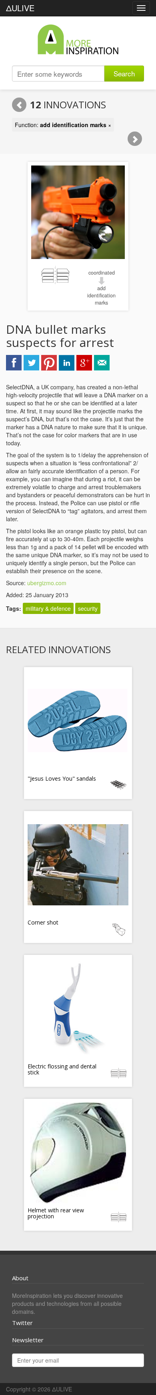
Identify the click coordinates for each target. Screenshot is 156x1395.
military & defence (48, 608)
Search (124, 73)
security (88, 608)
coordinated (101, 272)
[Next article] (135, 139)
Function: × (63, 125)
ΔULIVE (20, 8)
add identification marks (101, 295)
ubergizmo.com (46, 583)
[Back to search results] (19, 105)
